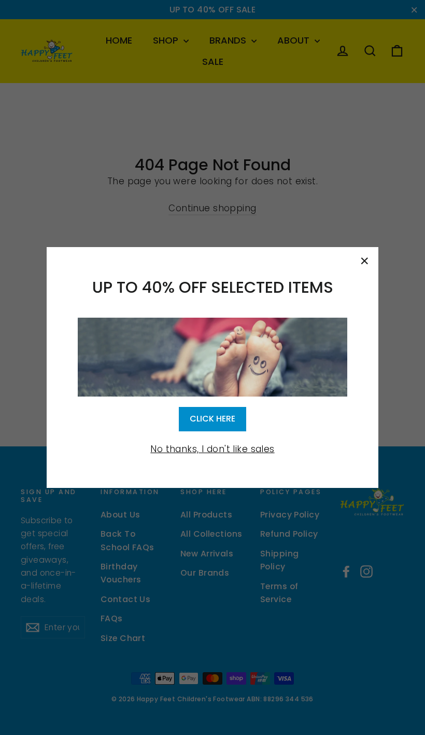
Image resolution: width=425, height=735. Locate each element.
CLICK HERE (212, 419)
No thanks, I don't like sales (212, 449)
